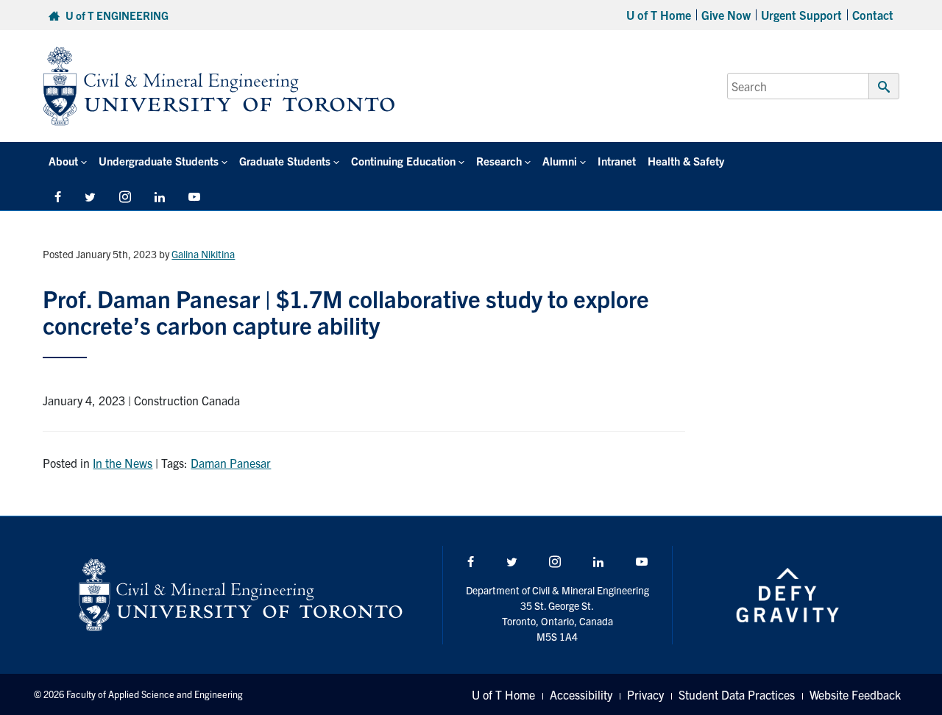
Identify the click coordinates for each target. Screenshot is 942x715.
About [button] (63, 161)
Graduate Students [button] (284, 161)
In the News (122, 462)
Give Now (726, 14)
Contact (872, 14)
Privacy (645, 694)
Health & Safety (686, 161)
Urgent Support (801, 14)
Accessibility (581, 694)
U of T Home (658, 14)
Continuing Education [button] (403, 161)
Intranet (617, 161)
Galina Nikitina (203, 253)
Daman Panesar (231, 462)
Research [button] (499, 161)
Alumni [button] (559, 161)
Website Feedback (855, 694)
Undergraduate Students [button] (159, 161)
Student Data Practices (737, 694)
